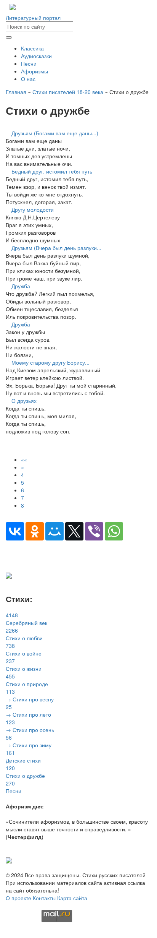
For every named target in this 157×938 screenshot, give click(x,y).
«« (24, 459)
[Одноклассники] (35, 531)
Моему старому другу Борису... (50, 362)
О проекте (18, 898)
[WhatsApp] (114, 531)
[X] (74, 531)
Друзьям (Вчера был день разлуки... (56, 248)
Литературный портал (33, 17)
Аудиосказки (36, 56)
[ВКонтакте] (15, 531)
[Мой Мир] (54, 531)
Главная (16, 92)
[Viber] (94, 531)
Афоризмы (34, 71)
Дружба (20, 286)
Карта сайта (72, 898)
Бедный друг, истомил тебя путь (51, 171)
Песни (29, 63)
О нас (28, 79)
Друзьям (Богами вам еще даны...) (54, 133)
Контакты (44, 898)
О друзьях (24, 400)
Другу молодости (32, 209)
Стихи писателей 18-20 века (67, 92)
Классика (32, 48)
